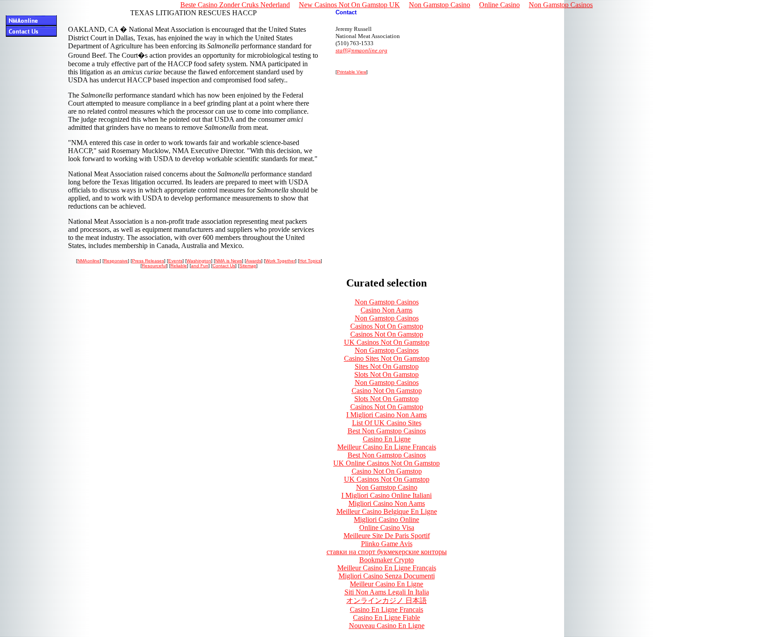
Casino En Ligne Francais (386, 609)
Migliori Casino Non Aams (386, 503)
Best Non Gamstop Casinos (387, 431)
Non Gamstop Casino (386, 487)
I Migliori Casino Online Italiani (386, 495)
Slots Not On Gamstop (386, 374)
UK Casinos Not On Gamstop (386, 342)
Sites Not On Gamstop (387, 366)
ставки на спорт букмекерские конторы (387, 552)
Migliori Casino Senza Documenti (387, 576)
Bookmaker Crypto (386, 560)
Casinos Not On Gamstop (386, 326)
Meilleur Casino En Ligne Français (386, 447)
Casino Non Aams (386, 310)
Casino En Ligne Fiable (386, 617)
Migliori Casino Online (386, 519)
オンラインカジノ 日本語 (386, 600)
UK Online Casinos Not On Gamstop (386, 463)
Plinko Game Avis (386, 543)
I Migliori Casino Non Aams (386, 415)
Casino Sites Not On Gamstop (386, 358)
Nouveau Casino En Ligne (387, 625)
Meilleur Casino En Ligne (386, 584)
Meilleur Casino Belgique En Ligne (386, 511)
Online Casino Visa (386, 527)
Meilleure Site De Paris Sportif (387, 535)
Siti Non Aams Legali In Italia (386, 592)
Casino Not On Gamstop (387, 390)
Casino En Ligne (387, 439)
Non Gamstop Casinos (387, 302)
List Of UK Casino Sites (386, 423)
